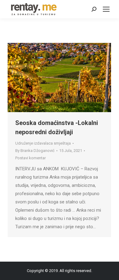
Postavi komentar (30, 158)
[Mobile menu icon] (106, 9)
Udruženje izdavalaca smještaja (43, 143)
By (35, 150)
